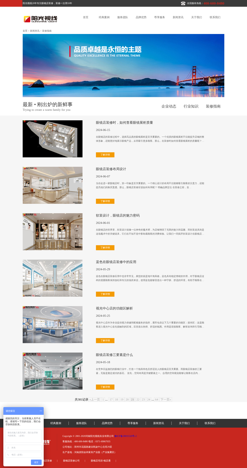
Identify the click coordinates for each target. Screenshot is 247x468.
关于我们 (196, 17)
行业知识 (191, 106)
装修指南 (213, 106)
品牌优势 (141, 17)
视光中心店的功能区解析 (114, 308)
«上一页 (94, 399)
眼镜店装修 (46, 460)
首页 (85, 17)
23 (143, 399)
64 (156, 399)
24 (148, 399)
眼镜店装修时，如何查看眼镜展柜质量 (124, 122)
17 (111, 399)
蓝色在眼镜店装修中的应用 (116, 262)
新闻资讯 (178, 17)
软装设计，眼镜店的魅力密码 (118, 215)
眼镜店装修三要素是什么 (114, 355)
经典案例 (104, 17)
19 (121, 399)
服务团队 (122, 17)
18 (116, 399)
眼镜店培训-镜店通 (101, 460)
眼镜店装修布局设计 (111, 169)
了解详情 (105, 154)
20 (127, 399)
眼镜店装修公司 (71, 460)
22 (137, 399)
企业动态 (168, 106)
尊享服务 (159, 17)
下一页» (165, 399)
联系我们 (215, 17)
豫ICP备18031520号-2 (125, 436)
